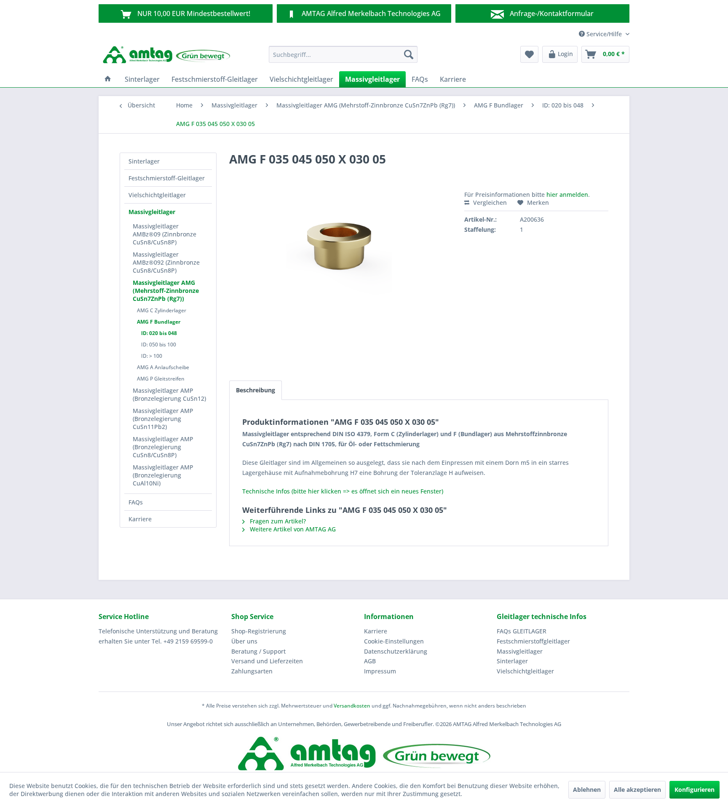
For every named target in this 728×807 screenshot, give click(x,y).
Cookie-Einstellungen (394, 641)
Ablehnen (587, 790)
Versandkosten (352, 705)
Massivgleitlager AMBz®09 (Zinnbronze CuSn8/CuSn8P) (164, 234)
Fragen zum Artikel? (277, 521)
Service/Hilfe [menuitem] (604, 34)
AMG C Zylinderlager (161, 310)
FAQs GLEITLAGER (521, 631)
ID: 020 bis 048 (159, 333)
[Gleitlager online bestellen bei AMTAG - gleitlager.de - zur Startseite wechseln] (166, 56)
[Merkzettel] (529, 54)
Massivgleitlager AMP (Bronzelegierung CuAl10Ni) (163, 475)
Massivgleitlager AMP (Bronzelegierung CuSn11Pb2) (163, 419)
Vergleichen (489, 202)
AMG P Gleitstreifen (161, 378)
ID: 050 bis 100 (158, 344)
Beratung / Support (258, 651)
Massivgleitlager (151, 212)
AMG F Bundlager (158, 321)
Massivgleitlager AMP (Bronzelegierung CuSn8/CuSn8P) (163, 447)
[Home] (108, 79)
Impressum (380, 671)
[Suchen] (409, 54)
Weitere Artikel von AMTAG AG (292, 529)
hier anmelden (567, 194)
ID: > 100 (151, 355)
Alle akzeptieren (637, 790)
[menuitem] (343, 54)
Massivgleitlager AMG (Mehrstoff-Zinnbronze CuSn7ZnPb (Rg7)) (166, 291)
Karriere (140, 519)
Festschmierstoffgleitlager (533, 641)
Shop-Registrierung (258, 631)
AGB (370, 661)
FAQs (135, 502)
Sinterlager (144, 161)
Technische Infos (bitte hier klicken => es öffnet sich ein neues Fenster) (342, 491)
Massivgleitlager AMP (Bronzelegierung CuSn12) (169, 394)
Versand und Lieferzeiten (267, 661)
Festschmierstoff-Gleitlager (166, 178)
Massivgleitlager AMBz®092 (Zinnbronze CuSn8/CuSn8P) (166, 262)
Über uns (244, 641)
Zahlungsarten (252, 671)
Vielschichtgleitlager (157, 195)
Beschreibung (255, 390)
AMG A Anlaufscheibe (163, 367)
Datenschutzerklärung (395, 651)
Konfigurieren (694, 790)
